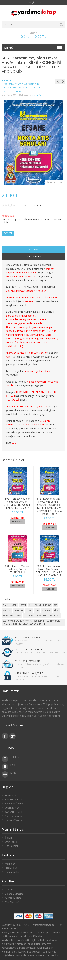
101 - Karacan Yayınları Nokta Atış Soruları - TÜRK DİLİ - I (17, 569)
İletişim (8, 837)
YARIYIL (14, 605)
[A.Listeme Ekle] (22, 491)
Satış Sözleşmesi (14, 815)
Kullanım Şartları (13, 799)
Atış (37, 610)
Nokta (29, 610)
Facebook (5, 736)
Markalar (10, 863)
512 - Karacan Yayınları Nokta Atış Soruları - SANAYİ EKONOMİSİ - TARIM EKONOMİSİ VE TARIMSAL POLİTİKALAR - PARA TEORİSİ (49, 506)
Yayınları (18, 610)
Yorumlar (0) (33, 256)
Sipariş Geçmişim (14, 893)
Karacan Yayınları (14, 819)
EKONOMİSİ (8, 615)
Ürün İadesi (11, 841)
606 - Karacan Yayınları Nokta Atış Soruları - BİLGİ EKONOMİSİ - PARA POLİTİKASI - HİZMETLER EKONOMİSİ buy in (32, 622)
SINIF (5, 605)
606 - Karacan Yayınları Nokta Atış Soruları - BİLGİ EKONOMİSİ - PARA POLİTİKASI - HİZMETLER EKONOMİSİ (24, 88)
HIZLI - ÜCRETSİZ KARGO (29, 649)
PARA (19, 615)
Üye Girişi (29, 2)
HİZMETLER (41, 615)
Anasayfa (6, 80)
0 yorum (22, 205)
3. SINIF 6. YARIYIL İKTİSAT (40, 605)
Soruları (46, 610)
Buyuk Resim (56, 182)
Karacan (7, 610)
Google (12, 736)
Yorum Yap (36, 205)
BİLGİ (56, 610)
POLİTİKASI (28, 615)
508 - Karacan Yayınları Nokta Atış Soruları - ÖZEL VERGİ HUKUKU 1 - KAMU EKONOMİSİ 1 (18, 503)
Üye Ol (39, 2)
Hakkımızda (11, 795)
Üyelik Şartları (12, 807)
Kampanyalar (12, 871)
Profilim (9, 889)
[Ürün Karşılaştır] (28, 491)
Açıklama (33, 249)
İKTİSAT (23, 605)
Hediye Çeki (11, 867)
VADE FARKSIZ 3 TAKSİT (28, 637)
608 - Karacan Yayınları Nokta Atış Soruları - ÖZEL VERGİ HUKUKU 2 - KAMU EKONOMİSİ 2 (49, 570)
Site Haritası (11, 845)
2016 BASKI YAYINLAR (27, 661)
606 (55, 605)
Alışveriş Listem (13, 897)
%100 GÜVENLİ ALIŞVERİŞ (29, 673)
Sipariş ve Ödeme (14, 803)
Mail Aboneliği (12, 901)
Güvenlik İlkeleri (13, 811)
